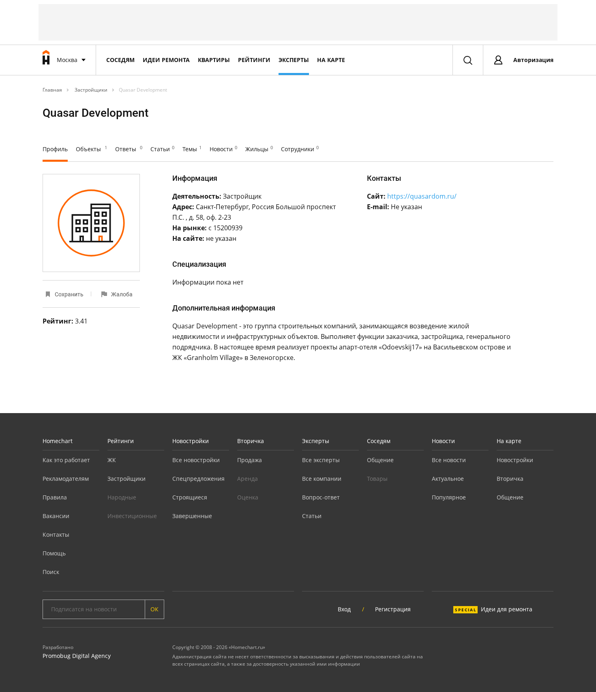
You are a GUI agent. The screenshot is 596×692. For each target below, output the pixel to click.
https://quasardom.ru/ (422, 196)
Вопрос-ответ (321, 497)
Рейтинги (254, 60)
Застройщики (90, 89)
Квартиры (214, 60)
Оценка (247, 497)
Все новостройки (196, 460)
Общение (380, 460)
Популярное (449, 497)
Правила (55, 497)
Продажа (249, 460)
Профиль (55, 149)
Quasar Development (143, 89)
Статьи (162, 149)
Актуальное (448, 478)
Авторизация (533, 60)
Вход (344, 609)
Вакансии (56, 516)
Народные (121, 497)
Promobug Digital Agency (77, 656)
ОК (154, 609)
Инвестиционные (132, 516)
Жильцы (259, 149)
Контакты (56, 534)
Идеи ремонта (166, 60)
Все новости (449, 460)
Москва (67, 60)
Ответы (128, 149)
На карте (331, 60)
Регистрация (393, 609)
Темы (192, 149)
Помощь (54, 553)
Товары (377, 478)
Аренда (247, 478)
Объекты (91, 149)
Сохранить (69, 294)
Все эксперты (321, 460)
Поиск (51, 572)
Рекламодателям (66, 478)
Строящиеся (189, 497)
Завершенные (192, 516)
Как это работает (66, 460)
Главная (52, 89)
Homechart (58, 441)
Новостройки (190, 441)
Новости (223, 149)
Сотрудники (300, 149)
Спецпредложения (198, 478)
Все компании (321, 478)
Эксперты (294, 60)
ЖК (111, 460)
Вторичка (250, 441)
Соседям (120, 60)
